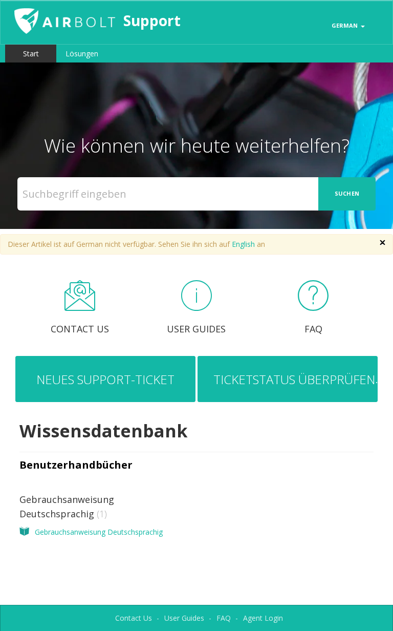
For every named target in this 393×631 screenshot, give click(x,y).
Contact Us (133, 618)
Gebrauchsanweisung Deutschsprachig (99, 532)
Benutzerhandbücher (76, 465)
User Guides (184, 618)
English (243, 244)
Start (31, 53)
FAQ (223, 618)
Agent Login (263, 618)
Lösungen (82, 53)
